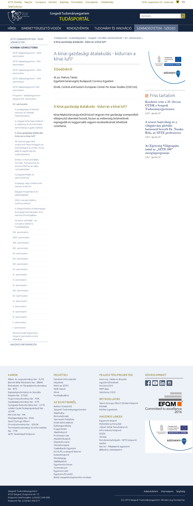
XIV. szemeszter (20, 258)
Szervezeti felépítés (64, 419)
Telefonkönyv (15, 6)
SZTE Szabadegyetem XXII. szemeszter (26, 88)
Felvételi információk (65, 379)
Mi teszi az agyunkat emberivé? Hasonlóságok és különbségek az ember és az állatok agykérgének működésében (29, 148)
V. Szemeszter (20, 306)
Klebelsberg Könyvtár (110, 424)
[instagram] (169, 383)
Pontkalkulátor (61, 395)
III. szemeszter (20, 317)
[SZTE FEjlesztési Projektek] (168, 436)
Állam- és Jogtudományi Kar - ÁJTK (26, 379)
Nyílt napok (60, 389)
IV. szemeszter (20, 311)
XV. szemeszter (20, 253)
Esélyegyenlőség (62, 425)
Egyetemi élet (61, 471)
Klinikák (103, 406)
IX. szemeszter (20, 285)
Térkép (102, 437)
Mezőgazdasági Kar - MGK (21, 418)
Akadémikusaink (62, 438)
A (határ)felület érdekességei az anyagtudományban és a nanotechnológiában (30, 211)
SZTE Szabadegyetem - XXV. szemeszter (27, 63)
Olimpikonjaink (61, 445)
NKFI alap (104, 389)
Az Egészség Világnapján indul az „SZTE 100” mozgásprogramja (162, 149)
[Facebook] (148, 383)
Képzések (58, 382)
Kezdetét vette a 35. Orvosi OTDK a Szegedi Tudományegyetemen (163, 105)
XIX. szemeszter (21, 232)
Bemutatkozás (61, 416)
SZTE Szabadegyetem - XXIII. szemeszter (27, 80)
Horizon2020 (106, 385)
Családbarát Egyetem (65, 448)
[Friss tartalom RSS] (146, 95)
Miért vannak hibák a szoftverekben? (25, 202)
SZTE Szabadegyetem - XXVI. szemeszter (27, 54)
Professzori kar (61, 435)
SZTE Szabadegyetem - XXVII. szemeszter (27, 41)
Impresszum (167, 491)
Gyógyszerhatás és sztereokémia (24, 176)
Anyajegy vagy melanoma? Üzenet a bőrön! (28, 185)
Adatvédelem (151, 491)
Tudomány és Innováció (113, 28)
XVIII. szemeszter (21, 237)
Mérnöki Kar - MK (16, 414)
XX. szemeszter (20, 104)
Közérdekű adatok (63, 422)
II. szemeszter (20, 322)
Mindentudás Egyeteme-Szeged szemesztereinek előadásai (25, 336)
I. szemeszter (19, 327)
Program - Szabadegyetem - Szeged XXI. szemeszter (27, 97)
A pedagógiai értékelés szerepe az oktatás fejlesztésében (27, 112)
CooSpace (40, 2)
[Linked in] (162, 383)
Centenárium (60, 467)
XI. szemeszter (20, 274)
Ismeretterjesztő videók (41, 28)
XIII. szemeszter (20, 264)
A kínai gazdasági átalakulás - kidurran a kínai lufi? (29, 134)
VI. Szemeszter (20, 301)
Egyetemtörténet (63, 464)
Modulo (53, 2)
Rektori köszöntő (63, 406)
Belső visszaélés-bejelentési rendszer (73, 477)
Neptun (28, 2)
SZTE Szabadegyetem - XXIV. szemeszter (27, 71)
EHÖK (102, 433)
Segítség (64, 2)
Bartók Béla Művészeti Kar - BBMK (25, 382)
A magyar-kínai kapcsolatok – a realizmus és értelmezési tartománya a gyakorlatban (30, 124)
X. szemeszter (20, 280)
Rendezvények (78, 28)
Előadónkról (63, 69)
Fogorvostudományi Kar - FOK (23, 398)
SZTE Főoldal (15, 2)
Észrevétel (77, 2)
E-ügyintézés (60, 429)
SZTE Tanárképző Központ (21, 434)
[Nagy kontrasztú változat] (177, 1)
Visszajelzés (91, 2)
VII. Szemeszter (20, 296)
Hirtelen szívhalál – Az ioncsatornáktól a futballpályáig (26, 223)
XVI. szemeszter (21, 248)
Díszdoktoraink (62, 442)
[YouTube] (154, 383)
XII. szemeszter (20, 269)
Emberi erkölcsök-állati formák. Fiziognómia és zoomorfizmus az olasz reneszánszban (27, 164)
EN (183, 2)
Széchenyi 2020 (107, 392)
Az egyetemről (65, 402)
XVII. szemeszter (21, 242)
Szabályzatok (60, 461)
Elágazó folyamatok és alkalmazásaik (26, 193)
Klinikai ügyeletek (108, 409)
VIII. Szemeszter (21, 290)
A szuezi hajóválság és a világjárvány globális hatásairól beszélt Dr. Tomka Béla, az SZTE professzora (164, 127)
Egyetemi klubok (108, 420)
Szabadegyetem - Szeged (156, 28)
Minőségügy (60, 458)
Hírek (12, 28)
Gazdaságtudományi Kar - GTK (23, 402)
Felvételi (61, 374)
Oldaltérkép (107, 2)
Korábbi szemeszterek (24, 47)
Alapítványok (60, 432)
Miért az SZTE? (61, 385)
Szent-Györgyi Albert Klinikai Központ (118, 403)
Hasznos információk (23, 344)
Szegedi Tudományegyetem (70, 17)
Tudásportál (60, 38)
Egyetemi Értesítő (63, 474)
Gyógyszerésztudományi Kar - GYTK (26, 405)
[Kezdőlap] (21, 16)
